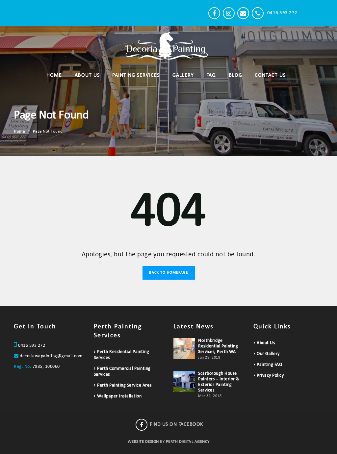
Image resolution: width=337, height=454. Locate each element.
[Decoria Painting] (62, 13)
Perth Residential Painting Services (121, 354)
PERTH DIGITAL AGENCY (188, 442)
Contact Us (270, 75)
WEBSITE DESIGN (143, 442)
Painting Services (136, 75)
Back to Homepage (168, 273)
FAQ (211, 75)
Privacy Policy (270, 375)
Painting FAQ (269, 364)
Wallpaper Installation (119, 396)
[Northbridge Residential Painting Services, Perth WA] (184, 348)
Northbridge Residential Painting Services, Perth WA (218, 346)
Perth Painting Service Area (124, 385)
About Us (87, 75)
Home (54, 75)
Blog (235, 75)
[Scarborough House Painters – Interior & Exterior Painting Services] (184, 381)
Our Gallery (268, 353)
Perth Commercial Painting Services (122, 371)
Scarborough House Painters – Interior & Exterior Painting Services (219, 382)
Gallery (183, 75)
